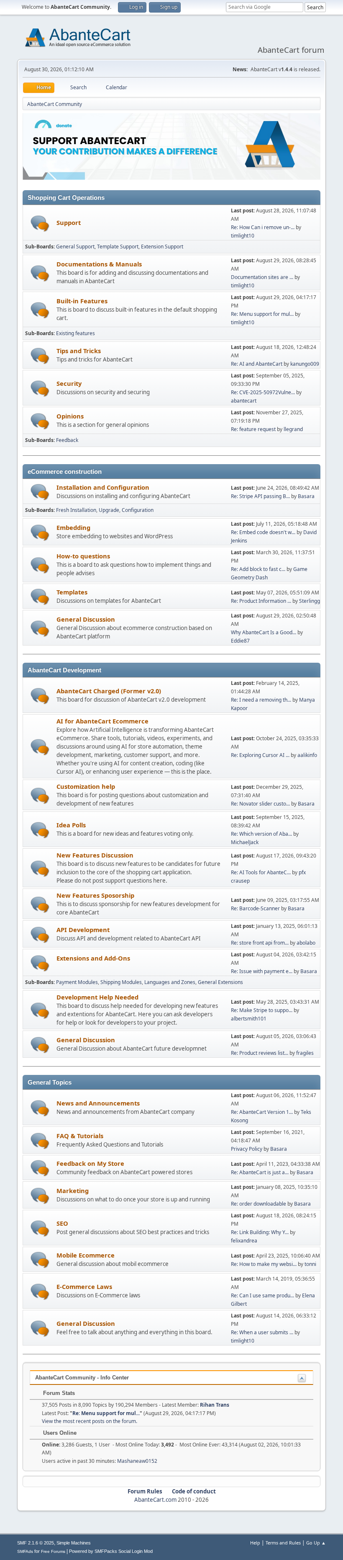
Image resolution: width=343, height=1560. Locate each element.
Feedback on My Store (90, 1163)
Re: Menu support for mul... (262, 314)
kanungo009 (304, 363)
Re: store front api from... (260, 942)
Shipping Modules (121, 982)
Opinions (70, 416)
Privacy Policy (246, 1148)
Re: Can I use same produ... (262, 1295)
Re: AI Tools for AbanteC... (261, 872)
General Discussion (85, 619)
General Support (75, 246)
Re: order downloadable (259, 1203)
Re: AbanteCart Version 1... (262, 1112)
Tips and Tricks (78, 350)
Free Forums (53, 1551)
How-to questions (83, 556)
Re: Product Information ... (261, 600)
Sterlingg (309, 600)
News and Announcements (98, 1103)
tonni (310, 1264)
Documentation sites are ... (262, 277)
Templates (71, 592)
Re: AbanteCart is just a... (260, 1172)
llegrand (293, 429)
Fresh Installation (76, 510)
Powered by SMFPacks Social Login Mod (111, 1551)
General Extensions (220, 982)
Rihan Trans (214, 1404)
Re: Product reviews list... (259, 1052)
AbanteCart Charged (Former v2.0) (108, 691)
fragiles (305, 1052)
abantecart (243, 400)
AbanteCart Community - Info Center (82, 1377)
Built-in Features (82, 301)
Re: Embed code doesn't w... (263, 532)
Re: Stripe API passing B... (260, 496)
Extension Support (162, 246)
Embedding (73, 527)
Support (68, 222)
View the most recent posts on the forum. (89, 1421)
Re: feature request (253, 429)
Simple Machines (73, 1542)
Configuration (138, 510)
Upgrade (109, 510)
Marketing (72, 1190)
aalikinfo (307, 755)
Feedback (67, 440)
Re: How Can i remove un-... (262, 227)
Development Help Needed (97, 997)
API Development (83, 929)
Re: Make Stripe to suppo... (261, 1010)
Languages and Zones (169, 982)
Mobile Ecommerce (85, 1255)
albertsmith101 (248, 1018)
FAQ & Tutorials (79, 1135)
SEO (62, 1223)
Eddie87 (240, 640)
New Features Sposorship (95, 895)
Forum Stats (58, 1393)
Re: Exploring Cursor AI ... (260, 755)
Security (69, 383)
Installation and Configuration (102, 487)
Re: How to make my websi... (264, 1264)
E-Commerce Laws (84, 1286)
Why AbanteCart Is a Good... (263, 632)
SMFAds (25, 1551)
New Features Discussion (94, 855)
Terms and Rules (283, 1542)
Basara (306, 496)
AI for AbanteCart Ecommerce (102, 721)
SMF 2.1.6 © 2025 (35, 1542)
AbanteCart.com (155, 1499)
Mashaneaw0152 (137, 1460)
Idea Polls (71, 825)
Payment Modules (77, 982)
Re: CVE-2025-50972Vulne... (263, 392)
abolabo (306, 942)
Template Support (117, 246)
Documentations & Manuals (99, 264)
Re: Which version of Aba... (261, 833)
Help (255, 1542)
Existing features (75, 333)
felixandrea (244, 1240)
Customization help (85, 786)
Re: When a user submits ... (262, 1332)
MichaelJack (245, 842)
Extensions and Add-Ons (93, 958)
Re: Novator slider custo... (260, 803)
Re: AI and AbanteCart (257, 363)
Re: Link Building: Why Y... (260, 1232)
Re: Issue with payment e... (261, 971)
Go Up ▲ (316, 1542)
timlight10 (242, 235)
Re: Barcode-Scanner (255, 908)
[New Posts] (40, 223)
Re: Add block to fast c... (258, 569)
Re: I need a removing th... (261, 699)
